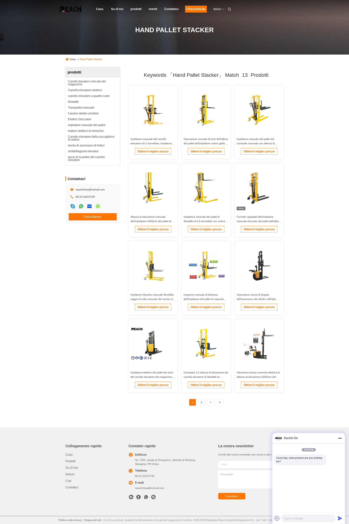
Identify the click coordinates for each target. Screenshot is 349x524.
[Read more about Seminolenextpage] (210, 402)
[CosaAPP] (81, 206)
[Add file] (277, 518)
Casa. (100, 9)
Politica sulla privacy (70, 520)
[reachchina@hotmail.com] (153, 498)
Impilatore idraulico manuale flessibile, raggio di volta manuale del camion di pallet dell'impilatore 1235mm (152, 299)
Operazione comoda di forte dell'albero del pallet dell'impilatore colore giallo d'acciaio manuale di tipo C (206, 143)
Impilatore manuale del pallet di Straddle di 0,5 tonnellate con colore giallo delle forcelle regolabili (204, 221)
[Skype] (73, 206)
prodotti (136, 9)
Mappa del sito (93, 520)
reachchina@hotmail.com (90, 189)
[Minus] (340, 438)
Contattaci (171, 9)
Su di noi (117, 9)
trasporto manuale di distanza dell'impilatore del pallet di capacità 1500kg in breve (204, 299)
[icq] (98, 206)
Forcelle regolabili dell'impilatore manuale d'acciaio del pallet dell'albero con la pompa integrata (259, 221)
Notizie (70, 474)
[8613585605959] (146, 498)
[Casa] (70, 9)
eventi (153, 9)
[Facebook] (138, 498)
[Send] (340, 518)
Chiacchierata (195, 9)
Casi (68, 480)
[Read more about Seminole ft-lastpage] (219, 402)
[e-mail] (89, 206)
